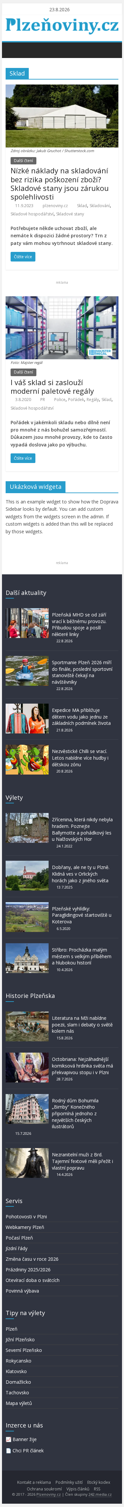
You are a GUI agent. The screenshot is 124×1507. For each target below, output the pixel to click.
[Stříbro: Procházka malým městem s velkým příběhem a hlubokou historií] (27, 946)
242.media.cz (100, 1494)
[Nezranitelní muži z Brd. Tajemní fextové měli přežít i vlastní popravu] (27, 1151)
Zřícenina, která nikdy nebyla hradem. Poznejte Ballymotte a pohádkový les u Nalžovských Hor (82, 829)
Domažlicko (18, 1382)
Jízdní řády (16, 1248)
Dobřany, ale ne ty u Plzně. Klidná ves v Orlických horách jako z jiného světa (80, 873)
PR (42, 399)
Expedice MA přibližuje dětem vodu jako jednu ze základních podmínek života (81, 716)
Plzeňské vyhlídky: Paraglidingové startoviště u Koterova (81, 915)
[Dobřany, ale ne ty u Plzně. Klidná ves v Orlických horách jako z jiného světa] (27, 864)
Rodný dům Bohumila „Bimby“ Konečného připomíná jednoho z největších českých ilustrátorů (75, 1113)
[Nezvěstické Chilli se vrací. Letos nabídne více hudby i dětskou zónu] (27, 748)
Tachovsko (17, 1392)
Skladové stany (70, 214)
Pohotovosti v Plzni (26, 1216)
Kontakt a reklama (34, 1482)
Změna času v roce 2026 (32, 1259)
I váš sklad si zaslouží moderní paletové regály (52, 386)
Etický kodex (98, 1482)
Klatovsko (16, 1371)
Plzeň (12, 1329)
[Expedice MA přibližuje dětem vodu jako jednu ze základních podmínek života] (27, 707)
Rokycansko (18, 1361)
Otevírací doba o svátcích (33, 1280)
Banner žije (25, 1439)
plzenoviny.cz (55, 205)
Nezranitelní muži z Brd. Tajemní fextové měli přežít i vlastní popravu (82, 1161)
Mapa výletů (19, 1403)
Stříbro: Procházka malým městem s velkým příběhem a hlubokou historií (81, 956)
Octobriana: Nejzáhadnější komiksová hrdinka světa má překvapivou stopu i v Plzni (82, 1065)
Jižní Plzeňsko (20, 1339)
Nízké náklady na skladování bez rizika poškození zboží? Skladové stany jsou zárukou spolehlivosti (60, 183)
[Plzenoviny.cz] (12, 49)
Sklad (82, 205)
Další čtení (23, 160)
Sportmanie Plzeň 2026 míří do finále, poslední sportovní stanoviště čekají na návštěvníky (82, 672)
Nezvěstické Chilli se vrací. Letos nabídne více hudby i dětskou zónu (80, 757)
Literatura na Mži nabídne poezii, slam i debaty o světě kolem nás (82, 1024)
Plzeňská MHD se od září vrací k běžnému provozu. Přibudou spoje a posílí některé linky (79, 624)
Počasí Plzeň (19, 1238)
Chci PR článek (28, 1450)
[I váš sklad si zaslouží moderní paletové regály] (62, 300)
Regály (93, 399)
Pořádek (76, 399)
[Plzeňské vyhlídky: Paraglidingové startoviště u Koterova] (27, 905)
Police (59, 399)
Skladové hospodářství (32, 214)
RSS (97, 1489)
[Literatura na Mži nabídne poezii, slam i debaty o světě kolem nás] (27, 1015)
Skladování (100, 205)
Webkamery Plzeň (25, 1227)
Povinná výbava (22, 1291)
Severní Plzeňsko (24, 1350)
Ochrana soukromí (44, 1489)
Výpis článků (77, 1489)
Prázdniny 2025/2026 (28, 1269)
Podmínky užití (69, 1482)
